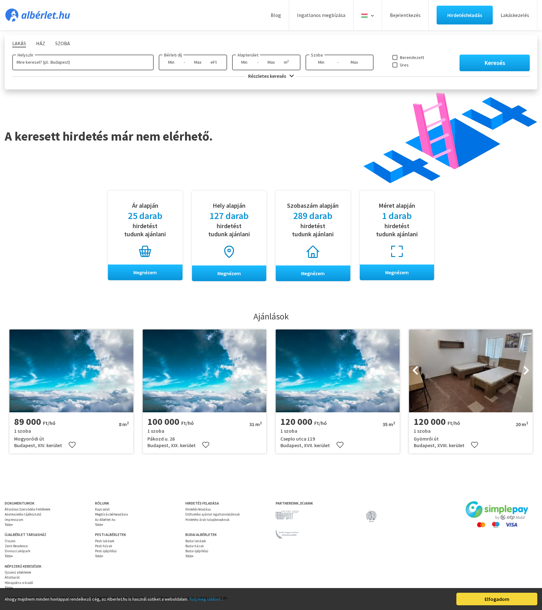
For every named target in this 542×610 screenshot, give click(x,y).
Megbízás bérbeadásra (111, 514)
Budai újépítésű (196, 551)
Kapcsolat (102, 509)
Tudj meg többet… (206, 599)
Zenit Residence (16, 546)
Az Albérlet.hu (105, 519)
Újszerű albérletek (18, 572)
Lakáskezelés (515, 15)
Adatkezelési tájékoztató (23, 514)
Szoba (317, 55)
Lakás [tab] (19, 43)
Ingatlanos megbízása (321, 15)
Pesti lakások (104, 541)
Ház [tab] (40, 43)
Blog (276, 15)
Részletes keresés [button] (267, 76)
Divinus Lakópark (17, 551)
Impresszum (14, 519)
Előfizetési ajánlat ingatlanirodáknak (212, 514)
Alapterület (247, 55)
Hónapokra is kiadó (19, 583)
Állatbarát (12, 577)
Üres (404, 65)
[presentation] (415, 370)
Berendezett (412, 57)
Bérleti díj (173, 55)
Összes (10, 541)
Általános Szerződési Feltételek (27, 509)
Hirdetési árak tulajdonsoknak (207, 519)
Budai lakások (195, 541)
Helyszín (25, 55)
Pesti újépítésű (106, 551)
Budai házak (194, 546)
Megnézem (145, 272)
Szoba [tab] (62, 43)
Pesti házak (103, 546)
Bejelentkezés (405, 15)
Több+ (9, 524)
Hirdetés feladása (198, 509)
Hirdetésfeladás (464, 15)
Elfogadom (497, 599)
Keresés (494, 63)
